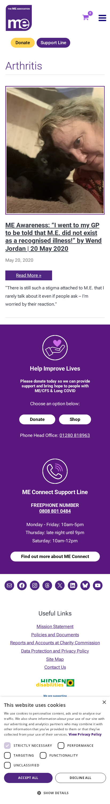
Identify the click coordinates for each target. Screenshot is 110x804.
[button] (55, 793)
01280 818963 (75, 435)
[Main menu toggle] (102, 18)
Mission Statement (55, 626)
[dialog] (55, 750)
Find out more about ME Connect (55, 556)
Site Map (55, 659)
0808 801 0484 (55, 511)
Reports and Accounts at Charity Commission (55, 642)
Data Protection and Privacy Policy (55, 651)
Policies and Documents (55, 634)
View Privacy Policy (85, 734)
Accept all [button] (28, 778)
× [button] (104, 702)
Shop (75, 419)
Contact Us (55, 667)
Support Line (53, 42)
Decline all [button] (80, 778)
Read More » (28, 276)
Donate (22, 42)
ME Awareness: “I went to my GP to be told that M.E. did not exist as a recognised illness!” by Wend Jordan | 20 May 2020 (53, 236)
